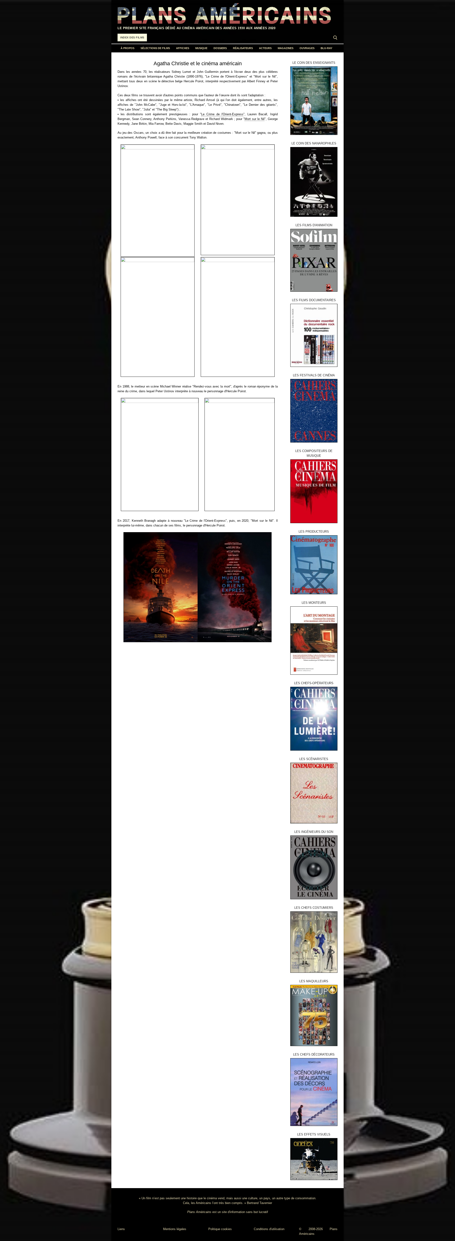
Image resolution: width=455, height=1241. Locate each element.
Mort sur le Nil (254, 119)
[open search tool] (335, 38)
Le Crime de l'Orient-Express (222, 114)
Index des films (132, 37)
